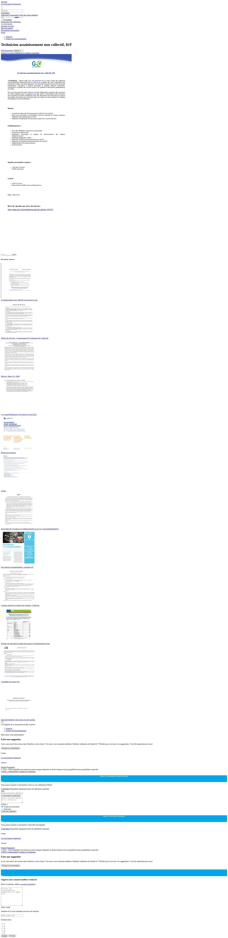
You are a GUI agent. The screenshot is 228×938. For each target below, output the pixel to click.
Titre (2, 791)
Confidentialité (12, 772)
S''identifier (5, 13)
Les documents (7, 4)
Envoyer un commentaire (10, 748)
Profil (3, 33)
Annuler (4, 936)
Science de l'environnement (16, 39)
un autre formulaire (27, 884)
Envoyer (12, 936)
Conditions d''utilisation (27, 772)
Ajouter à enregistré (32, 53)
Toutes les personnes (11, 807)
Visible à (4, 804)
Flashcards (17, 4)
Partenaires (11, 767)
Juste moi (7, 809)
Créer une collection (9, 811)
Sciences (9, 37)
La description (10, 796)
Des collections (15, 22)
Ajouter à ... (18, 51)
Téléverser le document (10, 15)
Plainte (3, 767)
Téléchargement (7, 51)
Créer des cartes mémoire (28, 15)
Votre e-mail (5, 907)
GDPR (4, 772)
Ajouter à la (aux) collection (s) (13, 53)
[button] (6, 255)
